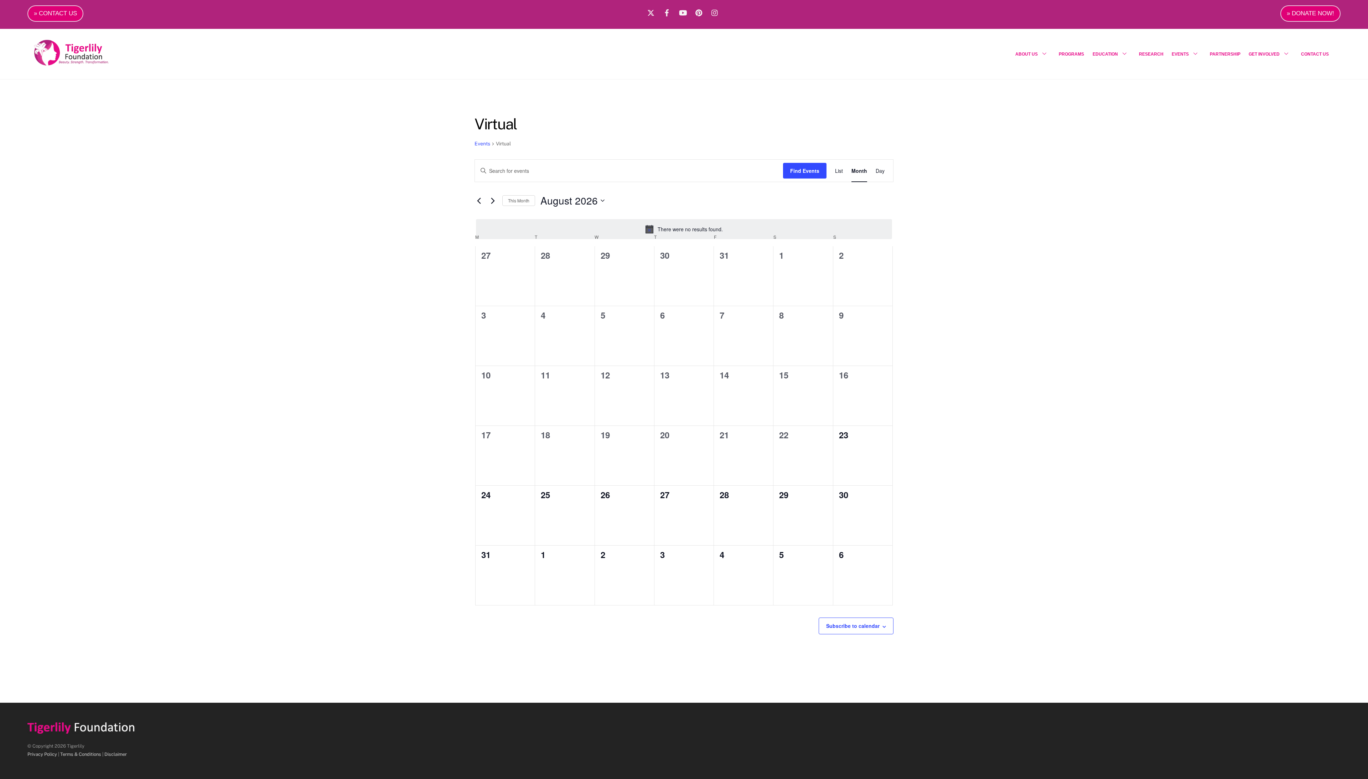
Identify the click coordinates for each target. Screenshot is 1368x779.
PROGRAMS (1071, 54)
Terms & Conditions (80, 754)
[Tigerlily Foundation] (86, 62)
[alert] (684, 229)
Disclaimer (115, 754)
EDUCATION (1105, 54)
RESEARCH (1151, 54)
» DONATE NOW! (1310, 13)
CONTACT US (1315, 54)
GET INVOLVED (1264, 54)
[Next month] (492, 200)
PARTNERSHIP (1225, 54)
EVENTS (1180, 54)
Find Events (804, 170)
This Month (518, 200)
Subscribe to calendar (853, 625)
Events (482, 143)
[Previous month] (479, 200)
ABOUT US (1026, 54)
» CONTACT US (55, 13)
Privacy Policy (42, 754)
